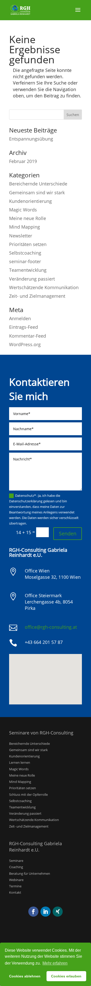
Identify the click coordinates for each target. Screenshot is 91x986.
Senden (67, 533)
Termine (15, 886)
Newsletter (20, 236)
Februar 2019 (23, 161)
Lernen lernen (19, 762)
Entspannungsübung (31, 139)
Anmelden (20, 318)
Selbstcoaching (25, 253)
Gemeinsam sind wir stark (37, 192)
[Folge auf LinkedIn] (45, 912)
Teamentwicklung (28, 270)
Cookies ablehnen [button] (24, 976)
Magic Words (23, 210)
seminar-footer (25, 261)
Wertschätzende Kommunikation (44, 287)
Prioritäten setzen (28, 244)
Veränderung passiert (32, 279)
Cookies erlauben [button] (66, 976)
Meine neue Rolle (27, 218)
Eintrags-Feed (23, 327)
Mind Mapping (24, 227)
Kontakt (15, 892)
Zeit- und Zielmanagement (37, 296)
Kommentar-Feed (27, 336)
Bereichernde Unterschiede (38, 184)
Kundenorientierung (30, 201)
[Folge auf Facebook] (33, 912)
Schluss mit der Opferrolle (28, 794)
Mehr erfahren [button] (54, 963)
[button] (47, 673)
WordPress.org (25, 344)
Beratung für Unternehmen (29, 873)
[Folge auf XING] (58, 912)
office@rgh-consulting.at (51, 627)
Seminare (16, 860)
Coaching (16, 867)
